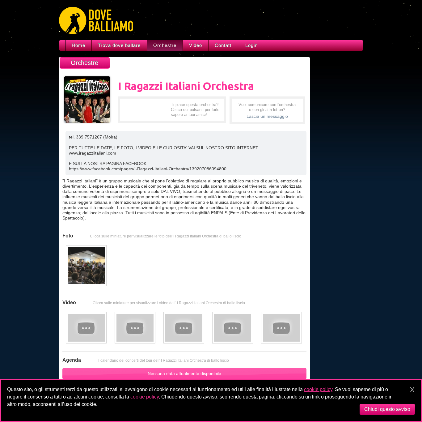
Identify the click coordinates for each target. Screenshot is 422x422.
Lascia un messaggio (267, 116)
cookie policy (318, 389)
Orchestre (164, 45)
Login (251, 45)
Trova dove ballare (119, 45)
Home (78, 45)
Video (195, 45)
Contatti (224, 45)
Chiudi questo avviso (387, 409)
